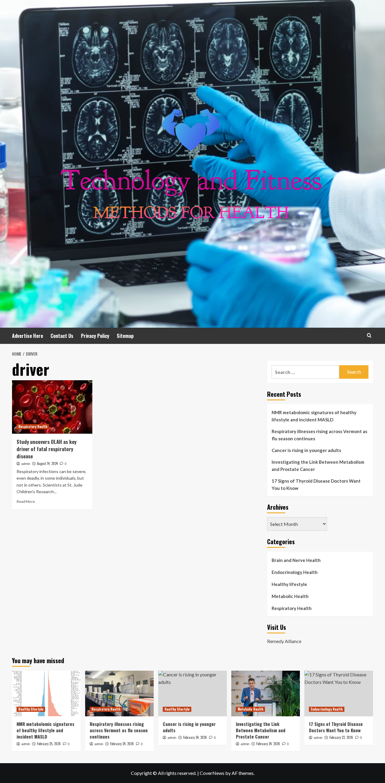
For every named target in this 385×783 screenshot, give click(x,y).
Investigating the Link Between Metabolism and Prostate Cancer (318, 465)
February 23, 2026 (341, 737)
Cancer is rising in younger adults (306, 450)
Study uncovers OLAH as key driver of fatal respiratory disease (46, 449)
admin (25, 464)
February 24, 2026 (122, 743)
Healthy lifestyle (289, 584)
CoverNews (212, 773)
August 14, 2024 (47, 463)
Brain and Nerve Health (296, 560)
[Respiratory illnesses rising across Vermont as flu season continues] (119, 693)
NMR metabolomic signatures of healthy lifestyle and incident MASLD (314, 416)
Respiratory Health (32, 426)
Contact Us (62, 335)
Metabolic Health (290, 596)
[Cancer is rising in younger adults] (192, 693)
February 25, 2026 (49, 743)
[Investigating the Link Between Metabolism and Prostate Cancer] (265, 693)
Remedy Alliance (284, 641)
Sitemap (125, 335)
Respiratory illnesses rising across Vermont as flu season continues (319, 435)
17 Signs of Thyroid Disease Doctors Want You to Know (316, 484)
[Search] (369, 335)
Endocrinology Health (295, 572)
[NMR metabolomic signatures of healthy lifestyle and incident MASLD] (46, 693)
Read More (26, 501)
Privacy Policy (95, 335)
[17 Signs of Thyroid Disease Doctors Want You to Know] (338, 693)
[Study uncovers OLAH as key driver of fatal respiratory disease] (52, 407)
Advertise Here (27, 335)
